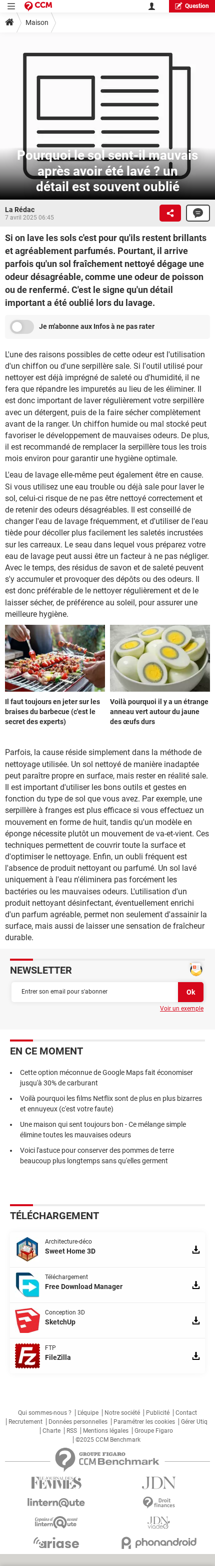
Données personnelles (78, 1421)
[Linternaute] (56, 1503)
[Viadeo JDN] (159, 1523)
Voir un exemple (182, 1008)
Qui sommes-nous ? (45, 1412)
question (197, 5)
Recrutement (25, 1421)
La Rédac (19, 210)
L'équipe (88, 1412)
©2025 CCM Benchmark (108, 1439)
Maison (37, 22)
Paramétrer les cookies (144, 1421)
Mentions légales (105, 1430)
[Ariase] (56, 1542)
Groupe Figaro (153, 1430)
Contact (186, 1412)
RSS (71, 1430)
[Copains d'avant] (56, 1522)
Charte (51, 1430)
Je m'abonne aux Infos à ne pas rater (96, 326)
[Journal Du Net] (159, 1483)
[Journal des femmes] (56, 1483)
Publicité (158, 1412)
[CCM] (38, 6)
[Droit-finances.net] (159, 1503)
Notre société (122, 1412)
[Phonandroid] (159, 1543)
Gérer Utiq (194, 1421)
